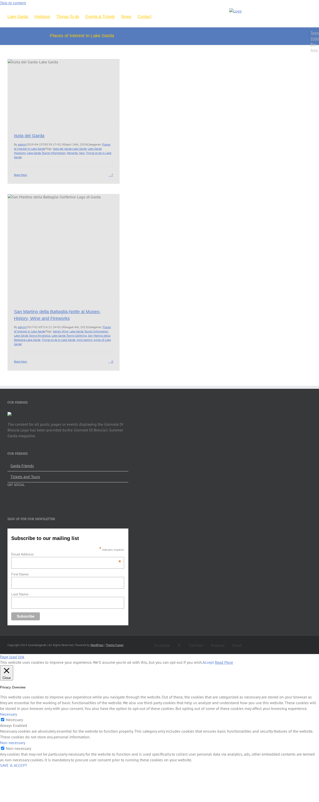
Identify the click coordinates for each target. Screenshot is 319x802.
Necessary (14, 719)
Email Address (66, 554)
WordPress (96, 645)
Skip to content (13, 2)
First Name (20, 574)
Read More (20, 175)
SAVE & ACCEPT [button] (13, 765)
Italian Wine (60, 331)
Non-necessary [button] (12, 742)
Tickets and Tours (25, 476)
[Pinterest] (36, 497)
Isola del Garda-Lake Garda (69, 148)
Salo (81, 153)
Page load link (12, 656)
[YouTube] (27, 497)
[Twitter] (18, 497)
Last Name (19, 594)
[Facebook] (9, 497)
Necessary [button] (8, 714)
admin (22, 144)
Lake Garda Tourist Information (46, 153)
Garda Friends (22, 465)
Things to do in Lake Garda (58, 340)
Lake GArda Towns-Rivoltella (32, 335)
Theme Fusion (115, 645)
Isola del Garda (29, 135)
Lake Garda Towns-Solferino (69, 335)
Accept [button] (208, 662)
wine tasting (84, 340)
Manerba (72, 153)
